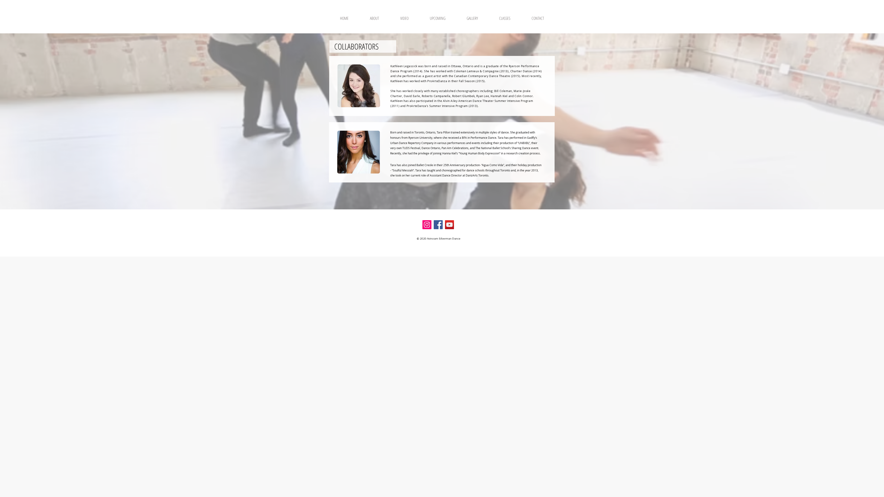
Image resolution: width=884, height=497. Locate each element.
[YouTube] (449, 224)
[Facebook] (438, 224)
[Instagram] (426, 224)
